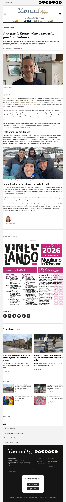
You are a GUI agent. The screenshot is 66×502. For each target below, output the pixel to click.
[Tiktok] (56, 2)
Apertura (6, 28)
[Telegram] (43, 2)
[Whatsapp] (60, 2)
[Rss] (50, 2)
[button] (5, 316)
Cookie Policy (12, 471)
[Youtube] (53, 2)
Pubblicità (22, 469)
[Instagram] (46, 2)
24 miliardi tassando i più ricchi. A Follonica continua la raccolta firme (55, 398)
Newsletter (16, 469)
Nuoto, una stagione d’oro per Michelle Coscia (23, 397)
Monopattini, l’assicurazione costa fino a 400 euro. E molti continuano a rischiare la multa (48, 357)
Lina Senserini (10, 223)
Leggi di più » (18, 391)
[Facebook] (40, 2)
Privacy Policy (29, 469)
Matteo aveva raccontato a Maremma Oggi (24, 102)
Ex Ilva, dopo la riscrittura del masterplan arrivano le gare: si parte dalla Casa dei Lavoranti (16, 357)
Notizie (12, 28)
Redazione (10, 469)
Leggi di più (6, 371)
